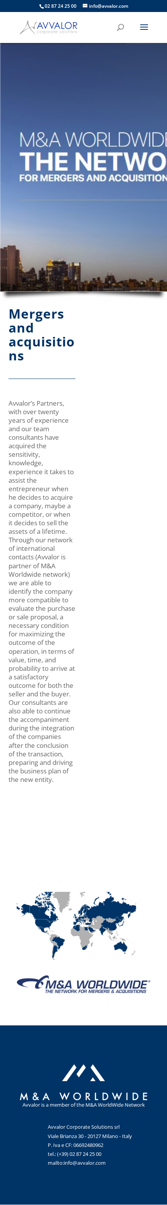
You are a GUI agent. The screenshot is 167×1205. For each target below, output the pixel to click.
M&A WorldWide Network (115, 1104)
